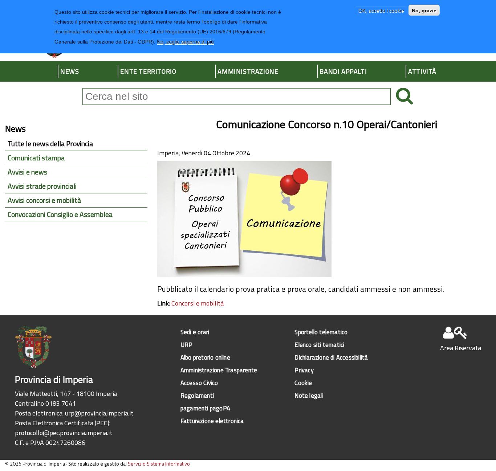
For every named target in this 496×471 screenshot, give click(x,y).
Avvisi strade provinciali (42, 186)
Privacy (303, 369)
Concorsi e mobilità (197, 303)
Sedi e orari (194, 331)
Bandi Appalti (343, 71)
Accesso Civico (199, 382)
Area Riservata (460, 348)
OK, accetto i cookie (381, 10)
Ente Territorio (148, 71)
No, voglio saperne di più (185, 42)
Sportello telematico (320, 331)
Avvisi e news (27, 172)
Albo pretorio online (205, 357)
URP (186, 344)
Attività (422, 71)
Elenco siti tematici (319, 344)
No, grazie (424, 10)
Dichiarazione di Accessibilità (331, 357)
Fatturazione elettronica (212, 420)
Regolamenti (197, 395)
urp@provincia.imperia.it (99, 413)
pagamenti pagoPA (205, 408)
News (69, 71)
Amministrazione (247, 71)
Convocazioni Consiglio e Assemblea (60, 214)
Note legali (308, 395)
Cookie (303, 382)
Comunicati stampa (36, 157)
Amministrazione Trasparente (218, 369)
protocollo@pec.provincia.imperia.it (63, 433)
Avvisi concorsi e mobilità (44, 200)
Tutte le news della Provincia (50, 143)
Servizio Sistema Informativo (159, 463)
